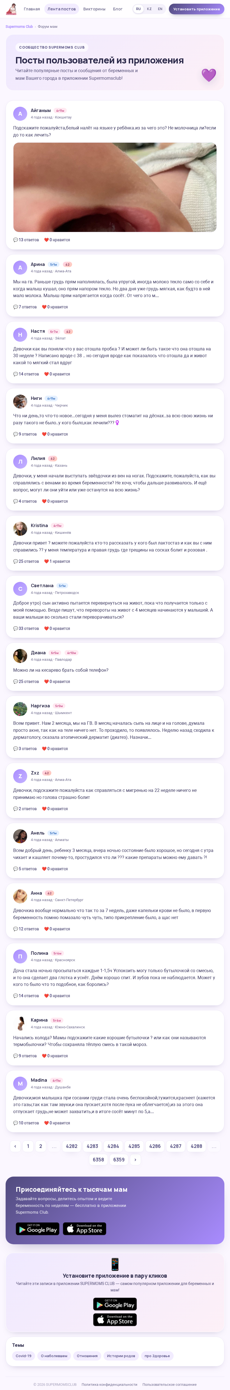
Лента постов (62, 9)
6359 (119, 1159)
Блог (118, 9)
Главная (32, 9)
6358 (98, 1159)
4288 (196, 1146)
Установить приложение (196, 9)
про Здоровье (157, 1355)
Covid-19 (23, 1355)
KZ (149, 8)
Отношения (87, 1355)
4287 (175, 1146)
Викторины (94, 9)
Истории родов (121, 1355)
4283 (92, 1146)
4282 (71, 1146)
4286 (155, 1146)
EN (160, 8)
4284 (113, 1146)
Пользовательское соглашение (169, 1384)
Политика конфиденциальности (109, 1384)
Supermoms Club (19, 26)
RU (138, 8)
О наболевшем (54, 1355)
